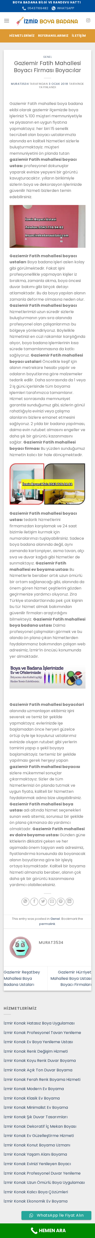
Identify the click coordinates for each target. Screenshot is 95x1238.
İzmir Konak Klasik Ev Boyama (32, 1098)
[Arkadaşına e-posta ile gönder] (52, 902)
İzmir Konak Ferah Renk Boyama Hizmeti (42, 1079)
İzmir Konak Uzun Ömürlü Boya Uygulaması (44, 1182)
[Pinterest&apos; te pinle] (61, 902)
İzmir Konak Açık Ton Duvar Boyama (38, 1070)
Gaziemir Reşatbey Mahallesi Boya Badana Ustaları (22, 978)
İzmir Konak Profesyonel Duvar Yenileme (42, 1173)
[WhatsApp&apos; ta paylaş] (25, 902)
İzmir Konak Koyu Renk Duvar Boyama (40, 1060)
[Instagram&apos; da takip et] (88, 20)
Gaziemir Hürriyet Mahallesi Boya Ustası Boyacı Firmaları (70, 978)
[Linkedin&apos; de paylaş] (70, 902)
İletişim (79, 36)
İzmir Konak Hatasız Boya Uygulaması (39, 1023)
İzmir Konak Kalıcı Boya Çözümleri (36, 1192)
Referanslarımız (53, 36)
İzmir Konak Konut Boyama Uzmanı (37, 1145)
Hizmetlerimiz (22, 36)
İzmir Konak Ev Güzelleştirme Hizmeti (39, 1135)
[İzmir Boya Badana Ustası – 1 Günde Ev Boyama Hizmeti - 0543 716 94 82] (47, 20)
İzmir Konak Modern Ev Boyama (34, 1089)
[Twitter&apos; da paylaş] (43, 902)
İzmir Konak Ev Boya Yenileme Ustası (38, 1042)
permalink (47, 924)
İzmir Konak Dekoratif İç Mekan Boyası (40, 1126)
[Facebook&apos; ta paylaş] (34, 902)
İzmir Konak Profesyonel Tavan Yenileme (42, 1032)
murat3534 (19, 84)
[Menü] (7, 20)
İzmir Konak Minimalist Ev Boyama (36, 1107)
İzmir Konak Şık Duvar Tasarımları (35, 1117)
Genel (47, 57)
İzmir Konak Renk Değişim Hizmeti (36, 1051)
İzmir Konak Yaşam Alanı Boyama (35, 1154)
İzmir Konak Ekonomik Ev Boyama (35, 1201)
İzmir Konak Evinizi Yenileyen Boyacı (37, 1164)
